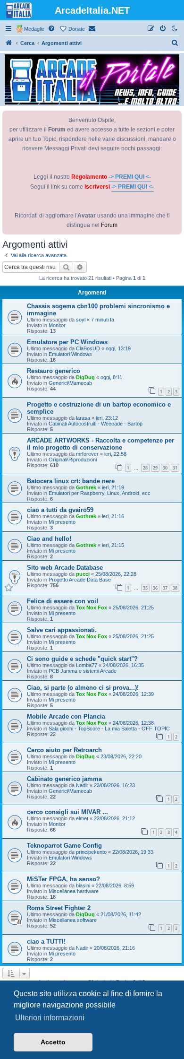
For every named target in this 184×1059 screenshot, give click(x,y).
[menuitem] (52, 29)
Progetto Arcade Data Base (80, 579)
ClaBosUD (88, 348)
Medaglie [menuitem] (34, 29)
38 (175, 588)
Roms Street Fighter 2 (59, 907)
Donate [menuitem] (76, 29)
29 (155, 468)
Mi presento (62, 522)
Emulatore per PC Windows (67, 342)
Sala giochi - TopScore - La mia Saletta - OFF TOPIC (109, 728)
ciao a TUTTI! (46, 941)
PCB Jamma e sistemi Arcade (83, 671)
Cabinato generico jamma (64, 778)
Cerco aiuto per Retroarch (64, 750)
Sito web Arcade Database (65, 567)
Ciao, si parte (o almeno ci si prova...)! (83, 687)
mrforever (87, 454)
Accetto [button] (53, 1042)
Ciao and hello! (49, 538)
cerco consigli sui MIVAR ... (67, 812)
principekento (91, 852)
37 (165, 588)
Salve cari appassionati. (62, 630)
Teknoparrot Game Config (64, 845)
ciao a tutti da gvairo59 (60, 509)
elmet (82, 818)
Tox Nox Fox (91, 607)
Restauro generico (53, 370)
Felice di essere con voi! (62, 601)
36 (155, 588)
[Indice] (9, 43)
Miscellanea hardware (74, 891)
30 (165, 468)
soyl (80, 319)
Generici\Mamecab (70, 383)
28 (145, 468)
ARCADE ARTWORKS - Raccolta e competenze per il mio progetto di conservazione (100, 444)
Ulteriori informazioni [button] (49, 1018)
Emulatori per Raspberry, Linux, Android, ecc (100, 493)
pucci (83, 574)
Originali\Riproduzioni (73, 459)
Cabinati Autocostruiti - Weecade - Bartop (95, 423)
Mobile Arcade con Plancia (66, 716)
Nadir (82, 785)
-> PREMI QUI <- (130, 177)
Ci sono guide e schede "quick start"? (82, 658)
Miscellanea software (73, 920)
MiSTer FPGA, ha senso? (63, 879)
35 (145, 588)
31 (175, 468)
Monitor (57, 325)
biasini (83, 885)
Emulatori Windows (70, 354)
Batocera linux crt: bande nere (71, 481)
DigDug (85, 377)
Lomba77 (86, 665)
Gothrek (86, 487)
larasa (83, 418)
